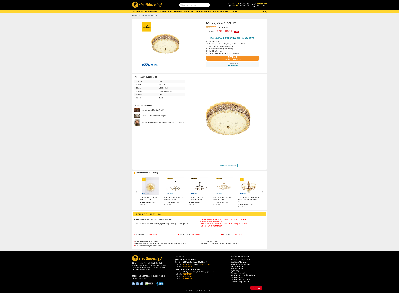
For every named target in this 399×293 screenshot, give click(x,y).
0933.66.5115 (187, 264)
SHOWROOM (180, 256)
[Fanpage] (133, 283)
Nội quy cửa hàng (237, 268)
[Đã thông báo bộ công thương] (160, 284)
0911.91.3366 (204, 264)
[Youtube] (141, 283)
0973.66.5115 (152, 234)
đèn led (134, 267)
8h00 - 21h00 (262, 5)
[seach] (208, 5)
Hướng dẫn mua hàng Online (240, 264)
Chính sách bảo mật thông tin (240, 279)
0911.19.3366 (187, 276)
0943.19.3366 (187, 278)
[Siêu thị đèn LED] (147, 5)
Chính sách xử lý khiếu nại (240, 282)
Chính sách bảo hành (238, 273)
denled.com (209, 291)
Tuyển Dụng (235, 271)
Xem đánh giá (222, 27)
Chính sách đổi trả (237, 277)
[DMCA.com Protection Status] (149, 284)
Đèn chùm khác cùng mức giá (147, 173)
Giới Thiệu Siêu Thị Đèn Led (240, 260)
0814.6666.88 (187, 266)
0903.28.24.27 (239, 234)
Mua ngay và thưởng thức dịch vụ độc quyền (232, 38)
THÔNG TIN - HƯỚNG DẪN (240, 256)
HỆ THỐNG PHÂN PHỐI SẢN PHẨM (148, 214)
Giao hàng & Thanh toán (239, 262)
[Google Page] (137, 283)
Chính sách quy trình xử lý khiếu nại (243, 275)
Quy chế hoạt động (237, 266)
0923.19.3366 (187, 274)
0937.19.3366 (195, 234)
